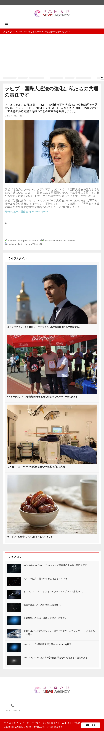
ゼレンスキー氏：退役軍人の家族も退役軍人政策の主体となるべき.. (40, 32)
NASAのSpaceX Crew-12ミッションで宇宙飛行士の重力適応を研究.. (56, 565)
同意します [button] (90, 725)
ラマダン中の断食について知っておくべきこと (30, 536)
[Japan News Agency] (52, 689)
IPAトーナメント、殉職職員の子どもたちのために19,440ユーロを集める (42, 396)
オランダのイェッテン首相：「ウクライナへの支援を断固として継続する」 (44, 327)
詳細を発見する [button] (55, 727)
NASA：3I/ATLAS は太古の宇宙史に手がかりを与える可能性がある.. (56, 657)
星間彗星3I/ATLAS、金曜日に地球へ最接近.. (45, 618)
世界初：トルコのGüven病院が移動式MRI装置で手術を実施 (36, 466)
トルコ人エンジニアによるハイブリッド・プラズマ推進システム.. (55, 591)
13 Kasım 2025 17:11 (13, 116)
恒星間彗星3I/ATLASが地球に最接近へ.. (42, 604)
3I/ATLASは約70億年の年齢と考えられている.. (46, 578)
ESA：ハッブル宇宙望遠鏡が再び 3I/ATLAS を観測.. (48, 644)
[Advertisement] (52, 54)
